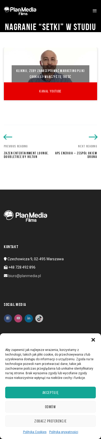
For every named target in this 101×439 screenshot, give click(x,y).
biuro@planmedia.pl (24, 276)
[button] (93, 339)
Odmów (50, 407)
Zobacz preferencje (50, 421)
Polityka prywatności (63, 432)
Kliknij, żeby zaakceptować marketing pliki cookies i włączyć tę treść (50, 74)
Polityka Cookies (35, 432)
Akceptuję (50, 393)
